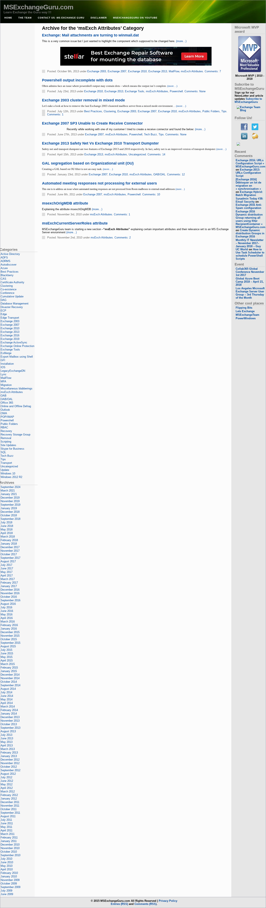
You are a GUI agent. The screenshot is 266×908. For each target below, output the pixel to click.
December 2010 (10, 844)
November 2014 (10, 678)
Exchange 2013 (157, 71)
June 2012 (7, 780)
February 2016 (9, 625)
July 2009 (6, 890)
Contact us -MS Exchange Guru (61, 17)
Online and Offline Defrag (16, 406)
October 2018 (9, 515)
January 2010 (9, 876)
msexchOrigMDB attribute (65, 203)
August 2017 (8, 561)
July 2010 (6, 858)
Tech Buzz (150, 134)
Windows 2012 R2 (11, 477)
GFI (3, 360)
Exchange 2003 (96, 71)
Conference (7, 292)
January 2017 (9, 586)
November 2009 (10, 880)
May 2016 (6, 614)
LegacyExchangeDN (13, 370)
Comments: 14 (156, 154)
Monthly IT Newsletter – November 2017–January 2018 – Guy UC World (250, 244)
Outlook (5, 409)
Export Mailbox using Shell (17, 356)
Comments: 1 (55, 114)
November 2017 (10, 550)
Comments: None (195, 91)
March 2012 (8, 791)
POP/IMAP (7, 416)
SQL (3, 452)
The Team (25, 17)
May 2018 (6, 529)
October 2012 (9, 766)
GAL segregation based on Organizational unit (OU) (88, 163)
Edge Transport (10, 317)
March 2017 (8, 579)
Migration (6, 385)
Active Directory (10, 254)
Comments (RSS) (145, 904)
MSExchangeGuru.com (38, 7)
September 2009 (10, 887)
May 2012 (6, 784)
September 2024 (10, 487)
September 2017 (10, 557)
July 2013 (6, 734)
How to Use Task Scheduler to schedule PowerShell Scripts (250, 254)
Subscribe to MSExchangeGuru (248, 100)
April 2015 (7, 660)
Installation (7, 363)
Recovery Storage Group (15, 434)
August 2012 (8, 773)
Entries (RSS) (119, 904)
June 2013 (7, 738)
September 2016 (10, 600)
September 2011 (10, 812)
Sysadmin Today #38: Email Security (249, 200)
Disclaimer (99, 17)
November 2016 (10, 593)
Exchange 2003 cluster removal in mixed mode (83, 100)
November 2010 (10, 848)
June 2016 (7, 610)
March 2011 (8, 834)
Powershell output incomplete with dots (77, 80)
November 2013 (10, 720)
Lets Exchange (245, 311)
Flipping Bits (244, 307)
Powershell (176, 91)
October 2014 (9, 681)
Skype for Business (12, 448)
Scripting (6, 441)
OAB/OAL (159, 174)
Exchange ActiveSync (14, 342)
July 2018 (6, 522)
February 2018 (9, 540)
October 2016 (9, 596)
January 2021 (9, 494)
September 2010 (10, 855)
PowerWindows (246, 318)
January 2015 (9, 671)
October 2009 (9, 883)
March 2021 (8, 490)
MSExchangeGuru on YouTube (135, 17)
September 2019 (10, 504)
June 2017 (7, 568)
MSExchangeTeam (247, 314)
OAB (3, 395)
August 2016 (8, 603)
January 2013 (9, 756)
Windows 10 (8, 473)
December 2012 (10, 759)
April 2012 (7, 788)
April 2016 (7, 618)
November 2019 (10, 501)
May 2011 (6, 826)
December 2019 (10, 497)
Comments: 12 (176, 174)
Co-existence (8, 289)
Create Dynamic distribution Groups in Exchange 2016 (250, 233)
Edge (4, 314)
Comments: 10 (151, 194)
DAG (3, 300)
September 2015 (10, 642)
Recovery (6, 431)
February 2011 (9, 837)
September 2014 (10, 685)
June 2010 (7, 862)
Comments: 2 (123, 237)
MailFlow (174, 71)
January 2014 (9, 713)
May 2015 (6, 657)
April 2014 (7, 703)
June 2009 (7, 894)
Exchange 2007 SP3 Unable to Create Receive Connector (92, 123)
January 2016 (9, 628)
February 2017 (9, 582)
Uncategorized (137, 154)
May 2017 (6, 572)
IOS (3, 367)
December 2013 (10, 717)
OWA (4, 413)
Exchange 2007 (117, 71)
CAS (3, 278)
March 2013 (8, 749)
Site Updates (8, 445)
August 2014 (8, 688)
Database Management (14, 303)
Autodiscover (8, 264)
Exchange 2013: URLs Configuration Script (248, 172)
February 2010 (9, 872)
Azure (4, 268)
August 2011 (8, 816)
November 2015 (10, 635)
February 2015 (9, 667)
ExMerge (6, 353)
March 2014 (8, 706)
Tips (224, 111)
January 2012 (9, 798)
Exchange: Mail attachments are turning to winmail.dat (90, 35)
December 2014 (10, 674)
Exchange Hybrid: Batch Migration (249, 193)
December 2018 (10, 511)
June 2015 (7, 653)
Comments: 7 (213, 71)
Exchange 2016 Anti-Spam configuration (249, 206)
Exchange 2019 (10, 338)
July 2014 (6, 692)
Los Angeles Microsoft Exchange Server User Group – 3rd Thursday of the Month (250, 293)
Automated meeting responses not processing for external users (99, 183)
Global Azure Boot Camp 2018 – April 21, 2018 (250, 281)
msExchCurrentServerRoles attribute (75, 223)
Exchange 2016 (10, 335)
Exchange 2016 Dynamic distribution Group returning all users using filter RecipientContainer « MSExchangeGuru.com (250, 219)
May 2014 (6, 699)
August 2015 (8, 646)
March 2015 (8, 664)
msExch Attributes (192, 71)
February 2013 (9, 752)
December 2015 (10, 632)
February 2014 (9, 710)
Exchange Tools (134, 91)
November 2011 (10, 805)
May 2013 (6, 741)
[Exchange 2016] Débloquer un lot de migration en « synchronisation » (248, 184)
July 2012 (6, 777)
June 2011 (7, 823)
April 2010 (7, 869)
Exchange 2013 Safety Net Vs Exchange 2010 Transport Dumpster (100, 143)
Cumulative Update (12, 296)
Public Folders (211, 111)
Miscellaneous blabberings (16, 388)
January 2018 (9, 543)
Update (5, 469)
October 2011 (9, 809)
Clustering (110, 111)
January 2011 (9, 841)
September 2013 (10, 727)
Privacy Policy (168, 900)
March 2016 (8, 621)
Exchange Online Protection (17, 346)
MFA (3, 381)
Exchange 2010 (137, 71)
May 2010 (6, 865)
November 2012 (10, 763)
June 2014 (7, 695)
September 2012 (10, 770)
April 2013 (7, 745)
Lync (3, 374)
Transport (6, 462)
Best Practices (93, 111)
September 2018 (10, 518)
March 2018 (8, 536)
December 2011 (10, 802)
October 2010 (9, 851)
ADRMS (5, 261)
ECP (3, 310)
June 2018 (7, 526)
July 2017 (6, 564)
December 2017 (10, 547)
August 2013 (8, 731)
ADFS (4, 257)
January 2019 (9, 508)
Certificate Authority (12, 282)
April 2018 (7, 533)
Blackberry (7, 275)
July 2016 (6, 607)
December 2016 (10, 589)
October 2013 (9, 724)
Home (8, 17)
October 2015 (9, 639)
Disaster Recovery (12, 307)
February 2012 (9, 795)
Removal (6, 438)
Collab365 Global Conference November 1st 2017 (250, 272)
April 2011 (6, 830)
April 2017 (7, 575)
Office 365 (7, 402)
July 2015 (6, 649)
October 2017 (9, 554)
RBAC (4, 427)
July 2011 (6, 819)
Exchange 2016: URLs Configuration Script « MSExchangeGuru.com (250, 163)
